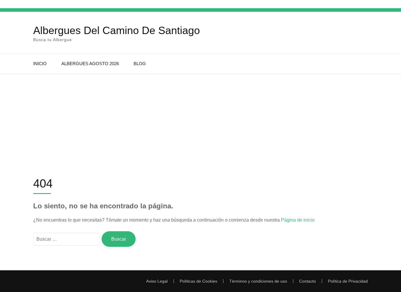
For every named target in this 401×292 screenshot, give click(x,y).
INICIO (40, 63)
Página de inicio (298, 219)
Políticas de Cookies (198, 281)
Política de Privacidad (348, 281)
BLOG (140, 63)
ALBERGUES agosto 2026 (90, 63)
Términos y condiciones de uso (258, 281)
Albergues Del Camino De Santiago (116, 30)
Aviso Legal (157, 281)
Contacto (307, 281)
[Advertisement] (200, 118)
